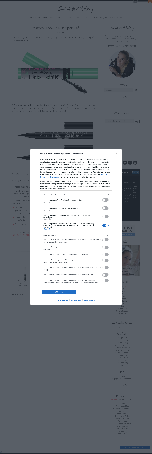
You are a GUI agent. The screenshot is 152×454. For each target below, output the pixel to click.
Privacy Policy (89, 300)
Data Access (76, 300)
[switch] (105, 200)
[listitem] (76, 195)
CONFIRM (59, 292)
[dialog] (76, 227)
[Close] (117, 154)
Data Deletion (62, 300)
